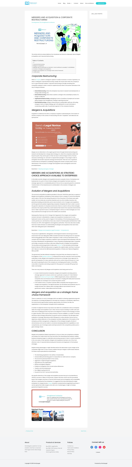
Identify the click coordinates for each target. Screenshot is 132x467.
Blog (64, 3)
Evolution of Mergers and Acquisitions (42, 69)
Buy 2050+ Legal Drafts (52, 446)
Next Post (84, 431)
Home (59, 3)
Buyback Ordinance (47, 256)
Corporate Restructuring (38, 64)
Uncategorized (35, 22)
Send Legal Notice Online (52, 452)
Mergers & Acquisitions (38, 65)
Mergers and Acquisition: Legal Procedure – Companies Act (53, 230)
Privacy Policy (70, 449)
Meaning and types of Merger (46, 169)
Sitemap (69, 453)
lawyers (50, 383)
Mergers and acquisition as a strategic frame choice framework (48, 70)
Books (68, 3)
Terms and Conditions (73, 448)
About (81, 3)
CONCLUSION (36, 72)
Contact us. (70, 446)
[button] (101, 3)
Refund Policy (70, 451)
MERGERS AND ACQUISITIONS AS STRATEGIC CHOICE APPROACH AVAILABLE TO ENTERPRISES (53, 67)
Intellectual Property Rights (47, 277)
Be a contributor (89, 3)
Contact (76, 3)
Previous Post (29, 431)
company (38, 79)
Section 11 (59, 245)
